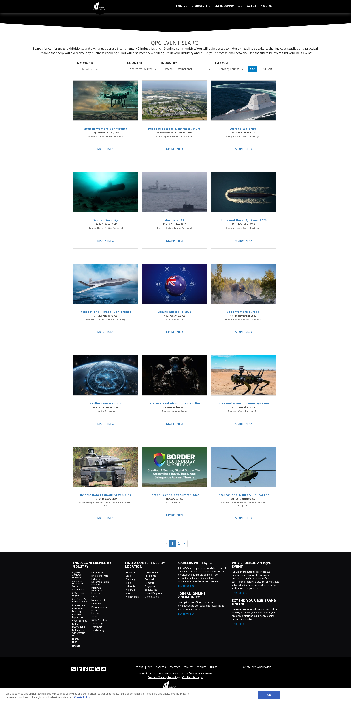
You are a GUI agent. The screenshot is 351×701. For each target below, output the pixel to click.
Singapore (150, 586)
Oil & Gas (96, 603)
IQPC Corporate (99, 575)
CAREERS (161, 667)
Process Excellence (96, 612)
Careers (251, 6)
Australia (130, 572)
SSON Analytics (99, 620)
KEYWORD (85, 63)
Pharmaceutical (99, 607)
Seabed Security (105, 220)
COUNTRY (135, 63)
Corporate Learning (77, 610)
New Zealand (152, 572)
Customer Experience (78, 616)
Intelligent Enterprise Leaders (96, 590)
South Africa (151, 589)
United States (152, 596)
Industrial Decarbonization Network (100, 582)
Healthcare (97, 572)
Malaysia (130, 589)
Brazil (129, 575)
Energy (75, 638)
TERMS (213, 667)
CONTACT (174, 667)
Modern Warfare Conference (106, 128)
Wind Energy (97, 630)
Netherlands (132, 596)
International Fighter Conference (106, 312)
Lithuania (130, 586)
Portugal (149, 579)
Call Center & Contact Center (80, 600)
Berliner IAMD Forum (106, 403)
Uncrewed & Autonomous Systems (243, 403)
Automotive (78, 589)
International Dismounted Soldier (174, 403)
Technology (97, 623)
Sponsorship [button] (200, 6)
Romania (149, 582)
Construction (79, 605)
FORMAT (222, 63)
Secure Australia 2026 (174, 312)
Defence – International (78, 625)
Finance (76, 645)
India (128, 582)
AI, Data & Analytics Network (77, 575)
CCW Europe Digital (78, 594)
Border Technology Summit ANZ (174, 495)
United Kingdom (153, 593)
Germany (130, 579)
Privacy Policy (203, 673)
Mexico (129, 593)
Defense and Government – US (79, 633)
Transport (96, 626)
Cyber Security (79, 620)
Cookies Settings (192, 677)
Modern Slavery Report (162, 677)
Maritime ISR (174, 220)
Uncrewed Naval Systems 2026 (243, 220)
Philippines (150, 575)
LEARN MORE (185, 586)
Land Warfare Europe (243, 312)
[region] (175, 694)
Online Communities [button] (227, 6)
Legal (94, 596)
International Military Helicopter (243, 495)
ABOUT (139, 667)
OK (269, 694)
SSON (94, 616)
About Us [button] (267, 6)
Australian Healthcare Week (78, 583)
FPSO (75, 642)
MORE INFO (105, 149)
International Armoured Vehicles (105, 495)
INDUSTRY (169, 63)
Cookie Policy (82, 697)
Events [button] (180, 6)
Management (98, 600)
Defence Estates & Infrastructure (174, 128)
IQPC (149, 667)
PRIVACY (188, 667)
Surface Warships (243, 128)
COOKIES (201, 667)
